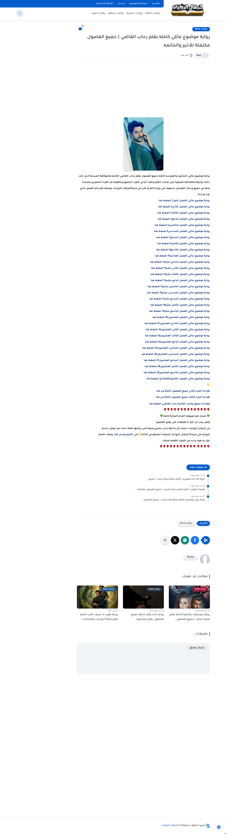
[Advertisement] (143, 95)
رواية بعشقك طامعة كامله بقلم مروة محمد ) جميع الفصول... (189, 617)
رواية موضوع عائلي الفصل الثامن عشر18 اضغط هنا (180, 305)
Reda (198, 55)
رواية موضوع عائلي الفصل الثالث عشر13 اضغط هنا (180, 274)
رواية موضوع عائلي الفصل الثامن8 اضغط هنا (183, 244)
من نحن (121, 3)
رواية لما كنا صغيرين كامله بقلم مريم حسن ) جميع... (175, 479)
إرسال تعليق (197, 648)
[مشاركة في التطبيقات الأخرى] (165, 540)
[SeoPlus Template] (208, 825)
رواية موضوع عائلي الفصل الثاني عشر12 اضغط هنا (180, 268)
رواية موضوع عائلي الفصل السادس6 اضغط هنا (182, 231)
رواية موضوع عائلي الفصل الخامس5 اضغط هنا (182, 225)
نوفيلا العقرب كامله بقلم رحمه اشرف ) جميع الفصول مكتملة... (170, 489)
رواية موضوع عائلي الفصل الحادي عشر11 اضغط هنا (180, 262)
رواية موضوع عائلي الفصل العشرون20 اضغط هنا (181, 317)
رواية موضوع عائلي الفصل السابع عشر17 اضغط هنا (179, 299)
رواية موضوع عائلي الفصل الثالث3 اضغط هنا (183, 213)
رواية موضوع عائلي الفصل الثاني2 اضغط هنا (184, 207)
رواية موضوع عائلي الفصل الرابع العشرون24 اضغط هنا (177, 342)
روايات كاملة (152, 13)
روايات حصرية (134, 13)
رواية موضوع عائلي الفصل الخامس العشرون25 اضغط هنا (176, 348)
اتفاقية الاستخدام (104, 3)
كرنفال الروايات (169, 825)
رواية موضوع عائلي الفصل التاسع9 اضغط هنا (183, 250)
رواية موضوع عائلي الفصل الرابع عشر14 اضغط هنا (180, 280)
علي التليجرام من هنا (126, 434)
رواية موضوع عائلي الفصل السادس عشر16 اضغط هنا (178, 293)
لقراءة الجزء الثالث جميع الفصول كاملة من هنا (183, 397)
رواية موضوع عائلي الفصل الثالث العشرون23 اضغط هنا (177, 336)
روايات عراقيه (116, 13)
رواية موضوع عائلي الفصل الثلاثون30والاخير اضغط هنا (178, 379)
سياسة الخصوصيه (138, 3)
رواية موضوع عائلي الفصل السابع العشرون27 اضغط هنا (177, 360)
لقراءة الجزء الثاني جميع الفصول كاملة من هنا (183, 391)
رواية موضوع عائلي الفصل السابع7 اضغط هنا (183, 237)
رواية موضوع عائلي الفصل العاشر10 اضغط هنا (182, 256)
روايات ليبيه (99, 13)
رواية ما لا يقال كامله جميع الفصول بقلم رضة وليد (147, 617)
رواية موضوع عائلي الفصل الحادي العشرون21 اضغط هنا (177, 323)
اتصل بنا (156, 3)
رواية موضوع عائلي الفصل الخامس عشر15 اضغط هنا (179, 287)
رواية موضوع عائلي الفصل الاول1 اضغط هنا (184, 201)
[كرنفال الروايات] (187, 9)
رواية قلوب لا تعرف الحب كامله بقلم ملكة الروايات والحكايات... (99, 617)
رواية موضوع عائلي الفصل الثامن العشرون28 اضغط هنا (177, 366)
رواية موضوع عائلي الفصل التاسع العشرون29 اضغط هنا (177, 373)
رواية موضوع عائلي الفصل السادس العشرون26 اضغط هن (175, 354)
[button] (195, 540)
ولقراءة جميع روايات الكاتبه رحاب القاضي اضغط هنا (179, 404)
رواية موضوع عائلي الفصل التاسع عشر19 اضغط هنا (179, 311)
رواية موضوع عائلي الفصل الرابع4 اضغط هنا (184, 219)
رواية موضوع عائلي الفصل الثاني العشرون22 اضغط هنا (178, 330)
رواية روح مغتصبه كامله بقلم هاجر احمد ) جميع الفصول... (173, 500)
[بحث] (19, 13)
